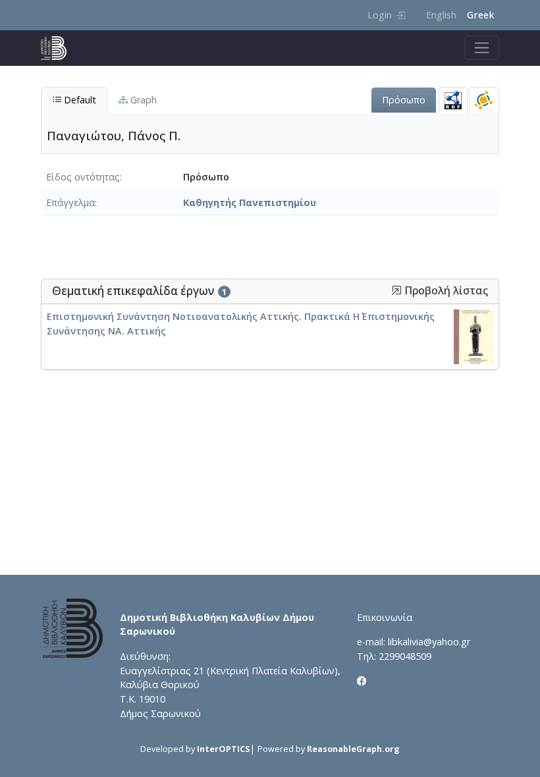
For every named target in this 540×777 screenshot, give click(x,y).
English (441, 15)
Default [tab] (78, 100)
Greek (480, 15)
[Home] (59, 48)
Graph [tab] (142, 100)
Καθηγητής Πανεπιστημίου (249, 202)
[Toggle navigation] (481, 48)
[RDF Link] (453, 100)
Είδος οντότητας (83, 177)
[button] (396, 290)
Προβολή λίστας (445, 290)
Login (379, 15)
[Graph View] (484, 100)
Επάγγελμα (70, 202)
